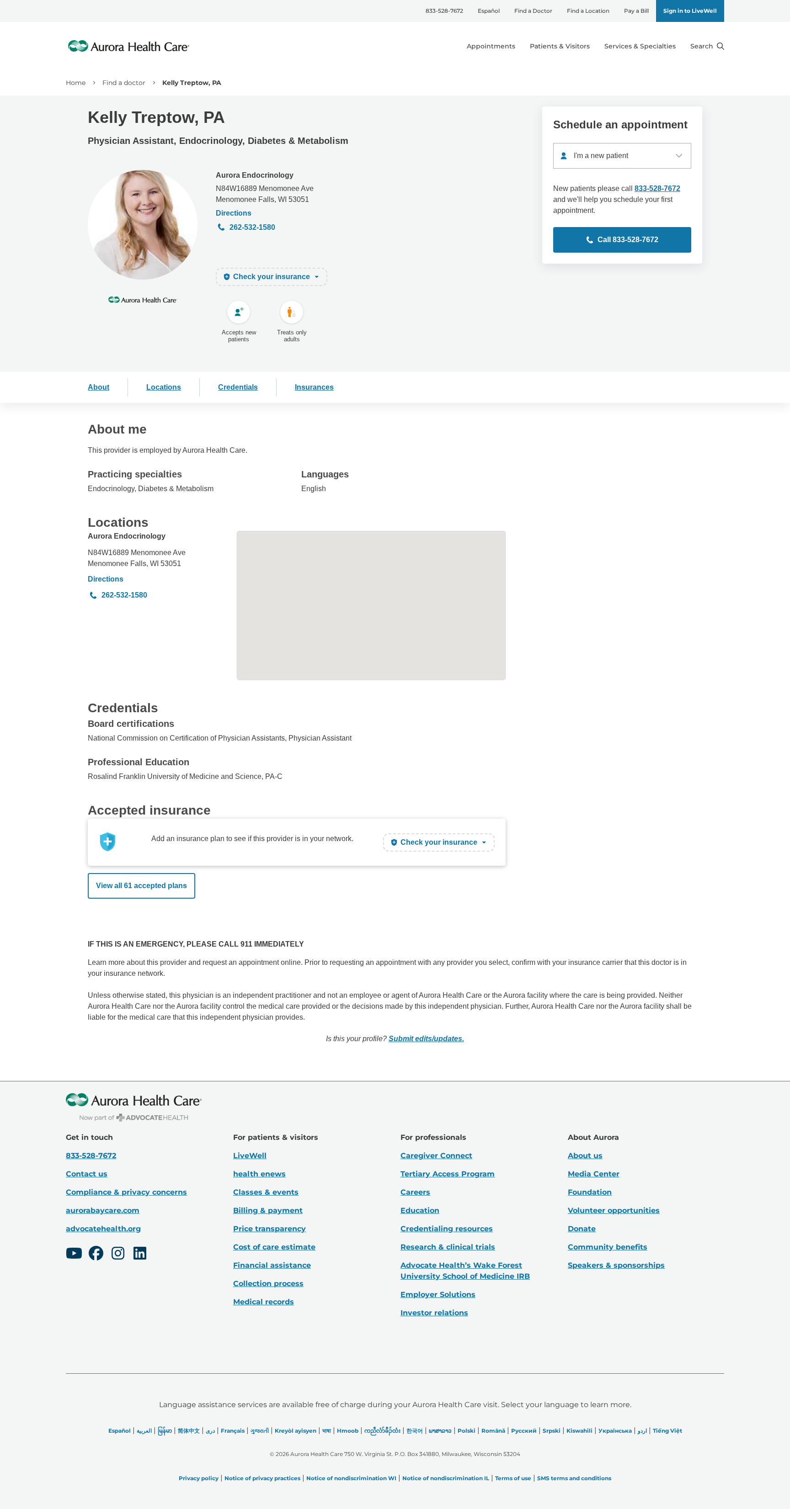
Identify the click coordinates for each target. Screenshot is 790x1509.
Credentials (238, 387)
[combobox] (622, 156)
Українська (615, 1430)
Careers (415, 1192)
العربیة (144, 1430)
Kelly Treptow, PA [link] (191, 83)
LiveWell (250, 1155)
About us (585, 1155)
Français (233, 1430)
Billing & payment (268, 1210)
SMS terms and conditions (574, 1478)
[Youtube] (74, 1254)
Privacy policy (199, 1478)
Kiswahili (579, 1430)
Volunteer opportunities (614, 1210)
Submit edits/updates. (426, 1039)
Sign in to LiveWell (690, 10)
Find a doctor (123, 83)
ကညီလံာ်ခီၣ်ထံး (382, 1430)
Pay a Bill (636, 10)
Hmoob (347, 1430)
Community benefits (607, 1247)
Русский (524, 1430)
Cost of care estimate (274, 1247)
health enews (259, 1174)
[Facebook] (96, 1254)
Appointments (491, 46)
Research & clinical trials (447, 1247)
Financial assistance (272, 1265)
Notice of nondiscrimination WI (351, 1478)
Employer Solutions (437, 1294)
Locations (163, 387)
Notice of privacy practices (262, 1478)
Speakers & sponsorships (616, 1265)
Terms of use (513, 1478)
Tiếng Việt (667, 1430)
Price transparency (269, 1228)
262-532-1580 (252, 227)
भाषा (326, 1430)
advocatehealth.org (103, 1228)
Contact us (86, 1174)
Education (419, 1210)
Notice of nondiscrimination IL (445, 1478)
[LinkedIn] (140, 1254)
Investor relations (434, 1312)
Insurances (314, 387)
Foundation (590, 1192)
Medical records (263, 1301)
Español (489, 10)
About (98, 387)
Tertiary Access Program (447, 1174)
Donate (582, 1228)
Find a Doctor (533, 10)
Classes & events (266, 1192)
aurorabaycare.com (102, 1210)
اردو (642, 1430)
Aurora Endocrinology (255, 175)
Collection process (268, 1283)
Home (75, 83)
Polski (466, 1430)
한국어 (414, 1430)
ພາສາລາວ (440, 1430)
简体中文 (189, 1430)
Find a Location (588, 10)
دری (210, 1430)
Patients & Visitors (560, 46)
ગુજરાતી (260, 1430)
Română (493, 1430)
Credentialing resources (446, 1228)
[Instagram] (118, 1254)
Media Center (593, 1174)
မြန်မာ (165, 1430)
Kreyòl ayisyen (295, 1430)
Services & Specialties (640, 46)
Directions (233, 213)
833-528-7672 (444, 10)
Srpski (551, 1430)
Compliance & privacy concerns (126, 1192)
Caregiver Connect (436, 1155)
